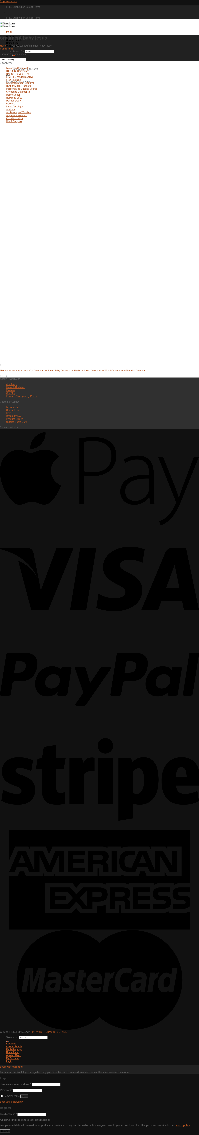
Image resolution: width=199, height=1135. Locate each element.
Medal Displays (14, 1049)
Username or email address (15, 1084)
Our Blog (11, 393)
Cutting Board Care (16, 421)
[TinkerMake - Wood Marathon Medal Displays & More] (7, 25)
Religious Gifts (14, 97)
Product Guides (14, 419)
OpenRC (10, 103)
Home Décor (12, 43)
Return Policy (13, 416)
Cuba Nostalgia (14, 118)
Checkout (11, 1043)
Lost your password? (11, 1101)
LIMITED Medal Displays (19, 77)
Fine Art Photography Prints (21, 396)
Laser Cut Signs (14, 106)
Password (6, 1090)
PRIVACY (37, 1031)
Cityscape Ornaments (18, 91)
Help (8, 413)
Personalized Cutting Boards (21, 88)
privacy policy (182, 1125)
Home (3, 45)
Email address (8, 1114)
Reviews (10, 390)
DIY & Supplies (14, 121)
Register (5, 1131)
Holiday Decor (14, 100)
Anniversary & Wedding (18, 112)
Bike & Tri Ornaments (17, 71)
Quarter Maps (13, 1055)
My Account (13, 407)
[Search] (13, 55)
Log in (24, 1096)
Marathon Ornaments (17, 68)
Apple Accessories (16, 115)
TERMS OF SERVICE (55, 1031)
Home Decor (13, 94)
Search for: (18, 51)
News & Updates (15, 387)
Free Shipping (13, 79)
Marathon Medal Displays (20, 82)
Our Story (11, 384)
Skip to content (8, 1)
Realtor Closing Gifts (17, 74)
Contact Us (12, 410)
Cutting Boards (14, 1046)
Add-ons (10, 109)
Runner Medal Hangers (18, 85)
